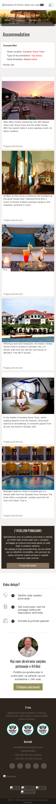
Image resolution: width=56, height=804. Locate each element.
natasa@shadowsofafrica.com (28, 747)
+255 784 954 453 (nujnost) (28, 755)
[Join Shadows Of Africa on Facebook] (21, 767)
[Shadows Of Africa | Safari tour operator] (23, 5)
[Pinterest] (37, 767)
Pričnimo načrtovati (28, 687)
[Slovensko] (27, 787)
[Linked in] (44, 767)
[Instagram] (13, 767)
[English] (15, 787)
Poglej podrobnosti (13, 146)
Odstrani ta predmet (4, 51)
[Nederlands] (28, 792)
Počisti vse (8, 64)
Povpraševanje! (27, 565)
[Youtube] (29, 767)
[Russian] (41, 787)
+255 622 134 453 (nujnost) (28, 758)
